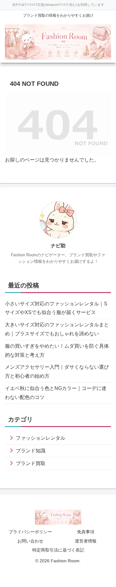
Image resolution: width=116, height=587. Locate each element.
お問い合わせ (30, 541)
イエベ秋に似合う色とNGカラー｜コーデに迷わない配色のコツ (55, 393)
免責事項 (85, 531)
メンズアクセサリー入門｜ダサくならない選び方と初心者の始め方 (57, 371)
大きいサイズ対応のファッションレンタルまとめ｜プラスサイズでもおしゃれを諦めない (57, 329)
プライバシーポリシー (30, 531)
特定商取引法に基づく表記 (58, 549)
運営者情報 (86, 541)
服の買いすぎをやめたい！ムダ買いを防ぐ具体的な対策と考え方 (57, 350)
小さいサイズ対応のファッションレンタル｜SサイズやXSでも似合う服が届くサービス (56, 308)
